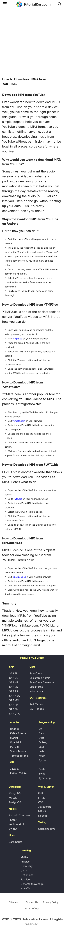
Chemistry (27, 866)
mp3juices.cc (19, 577)
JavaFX (14, 768)
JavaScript (44, 806)
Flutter (12, 819)
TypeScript (45, 778)
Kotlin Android (17, 824)
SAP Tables (36, 704)
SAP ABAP (15, 695)
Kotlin (42, 755)
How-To (25, 888)
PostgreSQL (16, 802)
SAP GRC (14, 713)
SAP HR (13, 682)
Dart (41, 737)
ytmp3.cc (17, 338)
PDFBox (14, 746)
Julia (41, 751)
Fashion (25, 879)
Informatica (36, 691)
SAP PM (13, 709)
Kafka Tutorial (18, 733)
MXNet (14, 737)
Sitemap (13, 902)
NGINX (42, 811)
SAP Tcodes (37, 708)
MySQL (13, 797)
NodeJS (43, 815)
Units (24, 870)
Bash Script (15, 841)
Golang (43, 742)
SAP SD (13, 686)
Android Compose (19, 815)
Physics (25, 861)
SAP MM (14, 700)
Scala (42, 769)
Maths (24, 857)
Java (41, 746)
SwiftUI (13, 828)
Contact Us (32, 902)
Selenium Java (46, 828)
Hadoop (15, 728)
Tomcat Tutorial (19, 755)
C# (40, 728)
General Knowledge (32, 883)
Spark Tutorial (18, 751)
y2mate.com (18, 421)
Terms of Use (32, 908)
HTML (41, 797)
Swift (42, 773)
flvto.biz (18, 499)
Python (43, 760)
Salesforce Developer (42, 682)
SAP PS (13, 691)
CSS (40, 802)
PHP (40, 793)
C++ (41, 733)
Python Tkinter (18, 773)
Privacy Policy (50, 902)
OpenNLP (15, 742)
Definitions (27, 875)
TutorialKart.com (37, 4)
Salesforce (36, 673)
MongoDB (15, 793)
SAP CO (13, 677)
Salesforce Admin (40, 677)
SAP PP (13, 704)
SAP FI (13, 673)
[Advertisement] (32, 42)
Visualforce (36, 686)
